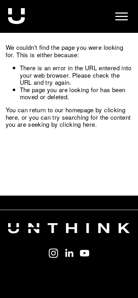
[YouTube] (85, 253)
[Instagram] (53, 253)
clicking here (77, 124)
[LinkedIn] (69, 253)
